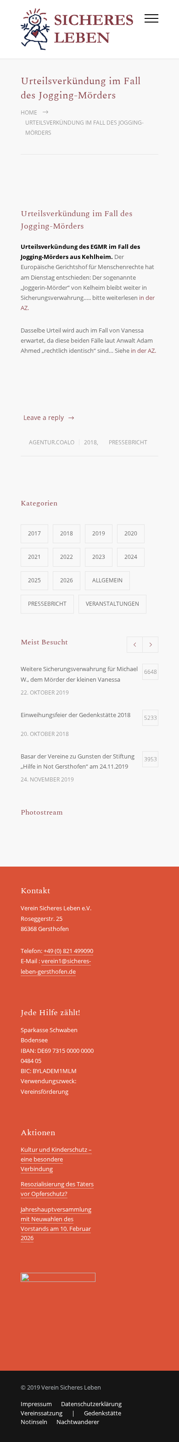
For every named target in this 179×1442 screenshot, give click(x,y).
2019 (98, 533)
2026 (66, 580)
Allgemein (107, 580)
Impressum (36, 1404)
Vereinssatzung (41, 1413)
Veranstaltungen (112, 604)
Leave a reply (43, 417)
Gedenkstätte (102, 1413)
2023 (98, 557)
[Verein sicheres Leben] (83, 29)
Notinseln (34, 1422)
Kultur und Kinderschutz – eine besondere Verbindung (56, 1159)
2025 (34, 580)
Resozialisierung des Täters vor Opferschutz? (57, 1189)
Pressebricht (128, 442)
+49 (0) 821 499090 (68, 951)
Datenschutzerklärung (91, 1404)
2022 (66, 557)
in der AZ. (143, 350)
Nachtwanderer (77, 1422)
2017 (34, 533)
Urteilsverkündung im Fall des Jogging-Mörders (77, 219)
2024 (130, 557)
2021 (34, 557)
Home (29, 112)
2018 (90, 442)
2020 (130, 533)
